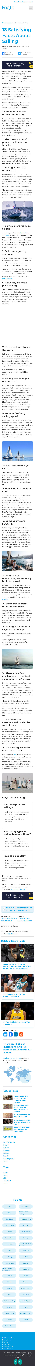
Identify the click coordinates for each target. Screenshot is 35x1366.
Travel (26, 1307)
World (5, 1161)
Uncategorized (9, 1159)
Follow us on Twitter (26, 53)
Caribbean (9, 1219)
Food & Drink (9, 1238)
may (15, 755)
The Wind (7, 1181)
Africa (9, 1206)
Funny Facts (6, 1344)
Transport (9, 1307)
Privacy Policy (6, 1340)
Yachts (5, 1183)
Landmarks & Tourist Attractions (25, 1244)
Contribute (17, 2)
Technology (25, 1294)
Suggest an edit (27, 2)
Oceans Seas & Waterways (7, 1269)
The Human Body (9, 1301)
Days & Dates (9, 1225)
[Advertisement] (17, 325)
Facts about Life (7, 1348)
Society (6, 1156)
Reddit (21, 1034)
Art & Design (26, 1206)
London (9, 1250)
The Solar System (25, 1301)
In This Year (9, 1244)
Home (4, 23)
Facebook (11, 1034)
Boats (5, 1173)
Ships (5, 1178)
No (20, 1362)
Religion (9, 1282)
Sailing (5, 1175)
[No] (33, 1358)
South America (26, 1288)
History (6, 1145)
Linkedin (16, 1034)
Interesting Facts (7, 1346)
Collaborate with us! (8, 1338)
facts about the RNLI (18, 889)
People (9, 1276)
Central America (26, 1219)
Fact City (8, 8)
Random (6, 1150)
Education (25, 1225)
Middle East (25, 1250)
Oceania (25, 1263)
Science (6, 1153)
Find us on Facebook (9, 53)
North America (9, 1263)
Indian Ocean (7, 278)
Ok (16, 1362)
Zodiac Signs (9, 1326)
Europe (9, 1231)
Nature (6, 1148)
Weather (9, 1320)
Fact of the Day (9, 1142)
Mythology (9, 1257)
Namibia (5, 599)
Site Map (5, 1342)
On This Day (26, 1269)
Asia (9, 1213)
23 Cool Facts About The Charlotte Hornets (14, 995)
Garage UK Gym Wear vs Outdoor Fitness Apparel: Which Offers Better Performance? (17, 966)
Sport (9, 23)
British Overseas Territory (24, 1213)
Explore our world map (12, 1058)
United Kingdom (25, 1313)
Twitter (5, 1034)
